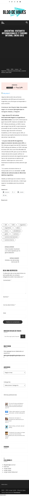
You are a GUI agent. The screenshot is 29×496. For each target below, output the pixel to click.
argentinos (8, 228)
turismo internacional (11, 237)
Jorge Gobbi (19, 87)
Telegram (17, 112)
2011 (6, 225)
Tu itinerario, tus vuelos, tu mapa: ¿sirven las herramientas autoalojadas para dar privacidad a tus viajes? (15, 435)
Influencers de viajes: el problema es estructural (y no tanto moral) (14, 419)
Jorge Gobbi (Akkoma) (10, 472)
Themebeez (16, 492)
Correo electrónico (9, 305)
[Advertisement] (14, 53)
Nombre (6, 297)
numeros (16, 234)
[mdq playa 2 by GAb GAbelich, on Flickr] (5, 93)
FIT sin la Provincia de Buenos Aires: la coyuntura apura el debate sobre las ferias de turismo (14, 405)
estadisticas (17, 231)
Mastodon (4, 484)
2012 (13, 225)
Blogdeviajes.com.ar (10, 465)
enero (6, 231)
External (6, 467)
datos (18, 228)
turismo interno (9, 240)
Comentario (7, 280)
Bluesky (10, 112)
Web (4, 313)
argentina (14, 85)
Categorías (7, 382)
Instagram (4, 112)
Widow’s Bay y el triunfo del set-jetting (17, 426)
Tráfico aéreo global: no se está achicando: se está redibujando (17, 412)
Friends (6, 446)
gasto (6, 234)
